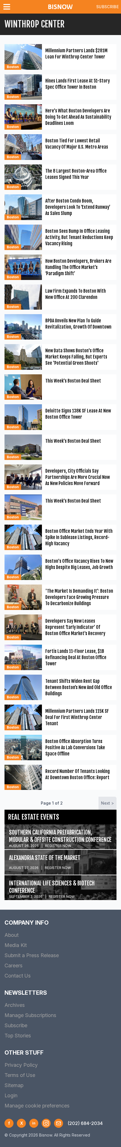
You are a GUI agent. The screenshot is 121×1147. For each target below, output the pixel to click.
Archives (15, 1005)
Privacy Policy (21, 1065)
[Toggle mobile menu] (8, 7)
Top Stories (18, 1036)
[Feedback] (58, 1123)
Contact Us (18, 976)
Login (11, 1095)
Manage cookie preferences (37, 1106)
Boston (13, 67)
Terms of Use (20, 1075)
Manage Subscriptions (30, 1015)
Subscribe (107, 6)
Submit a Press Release (32, 955)
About (12, 935)
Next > (107, 803)
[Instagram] (46, 1123)
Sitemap (14, 1085)
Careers (14, 965)
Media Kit (16, 945)
